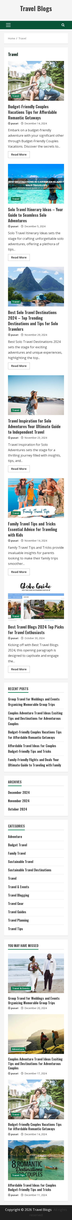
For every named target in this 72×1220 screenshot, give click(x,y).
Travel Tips (15, 928)
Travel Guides (17, 911)
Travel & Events (18, 886)
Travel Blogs (36, 8)
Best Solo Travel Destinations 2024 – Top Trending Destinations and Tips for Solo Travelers (36, 287)
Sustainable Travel (20, 861)
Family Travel (17, 853)
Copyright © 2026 (19, 1209)
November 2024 (19, 800)
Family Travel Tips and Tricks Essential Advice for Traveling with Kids (36, 498)
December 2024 (19, 792)
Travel (15, 96)
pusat (14, 123)
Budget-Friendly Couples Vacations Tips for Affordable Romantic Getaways (36, 81)
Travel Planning (18, 920)
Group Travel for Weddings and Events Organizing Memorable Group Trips (34, 1000)
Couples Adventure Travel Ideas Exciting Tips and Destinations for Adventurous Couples (35, 718)
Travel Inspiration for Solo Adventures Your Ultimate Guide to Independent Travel (36, 395)
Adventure (15, 836)
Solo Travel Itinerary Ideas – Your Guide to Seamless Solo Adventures (36, 184)
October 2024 (17, 809)
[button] (8, 25)
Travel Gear (16, 903)
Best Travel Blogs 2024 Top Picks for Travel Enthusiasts (36, 601)
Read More (20, 155)
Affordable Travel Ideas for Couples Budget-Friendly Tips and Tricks (32, 1187)
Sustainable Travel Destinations (29, 870)
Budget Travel (17, 845)
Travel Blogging (18, 895)
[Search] (63, 25)
